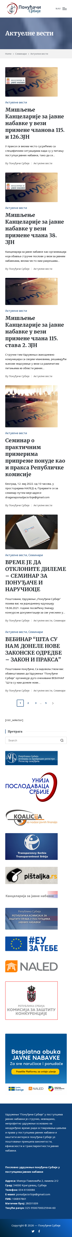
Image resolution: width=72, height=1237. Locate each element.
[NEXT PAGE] (52, 703)
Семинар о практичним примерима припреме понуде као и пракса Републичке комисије (35, 457)
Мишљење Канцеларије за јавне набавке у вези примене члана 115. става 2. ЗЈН (34, 331)
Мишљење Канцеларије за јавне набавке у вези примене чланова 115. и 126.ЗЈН (34, 123)
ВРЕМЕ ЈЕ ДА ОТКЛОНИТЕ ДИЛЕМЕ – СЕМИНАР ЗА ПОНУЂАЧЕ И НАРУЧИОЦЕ (35, 576)
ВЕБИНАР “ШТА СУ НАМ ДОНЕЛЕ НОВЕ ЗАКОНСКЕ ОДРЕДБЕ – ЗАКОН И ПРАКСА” (33, 649)
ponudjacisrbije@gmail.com (33, 1194)
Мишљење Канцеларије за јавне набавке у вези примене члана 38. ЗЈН (34, 228)
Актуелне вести (16, 102)
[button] (53, 703)
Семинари (35, 555)
